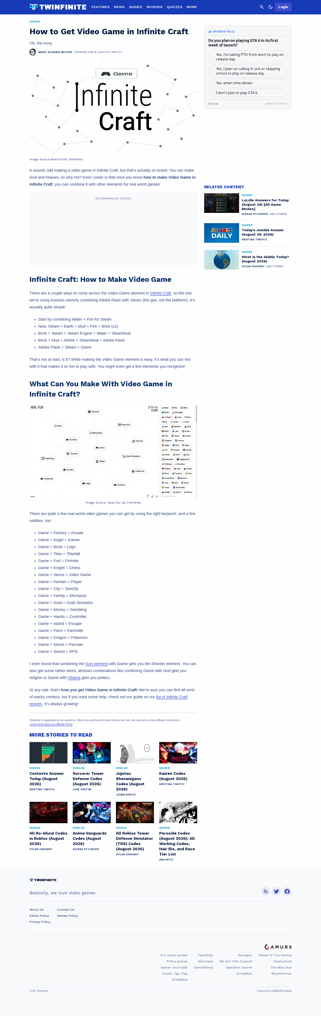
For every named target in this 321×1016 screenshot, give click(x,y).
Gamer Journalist (174, 967)
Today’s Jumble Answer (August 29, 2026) (263, 232)
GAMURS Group (282, 990)
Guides (135, 7)
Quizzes (174, 7)
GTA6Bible (179, 979)
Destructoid (283, 961)
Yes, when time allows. (234, 82)
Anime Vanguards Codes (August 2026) (90, 838)
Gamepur (245, 955)
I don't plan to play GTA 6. (237, 92)
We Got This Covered (235, 961)
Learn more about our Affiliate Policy (50, 724)
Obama (74, 678)
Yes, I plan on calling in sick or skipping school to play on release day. (248, 71)
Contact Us (65, 909)
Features (100, 7)
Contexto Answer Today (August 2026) (46, 778)
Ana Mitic (166, 859)
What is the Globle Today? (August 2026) (265, 259)
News (119, 7)
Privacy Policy (39, 922)
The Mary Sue (281, 967)
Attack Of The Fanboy (275, 955)
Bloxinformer (281, 973)
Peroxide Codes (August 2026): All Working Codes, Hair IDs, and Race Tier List (177, 843)
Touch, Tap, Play (174, 973)
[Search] (261, 7)
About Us (36, 909)
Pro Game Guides (173, 955)
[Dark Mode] (270, 7)
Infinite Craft (160, 293)
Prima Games (177, 961)
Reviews (154, 7)
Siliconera (205, 961)
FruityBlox (244, 973)
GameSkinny (203, 967)
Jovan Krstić (126, 794)
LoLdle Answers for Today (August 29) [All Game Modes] (265, 204)
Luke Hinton (82, 789)
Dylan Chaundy (40, 849)
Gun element (96, 664)
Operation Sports (239, 967)
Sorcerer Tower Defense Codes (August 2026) (88, 778)
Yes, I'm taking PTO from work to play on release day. (250, 57)
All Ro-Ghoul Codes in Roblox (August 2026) (48, 838)
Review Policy (67, 915)
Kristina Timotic (42, 789)
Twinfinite (205, 955)
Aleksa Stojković (86, 849)
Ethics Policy (39, 915)
